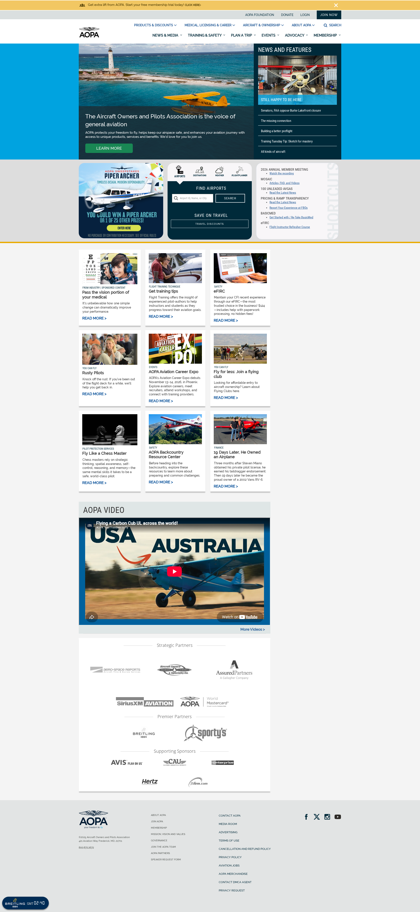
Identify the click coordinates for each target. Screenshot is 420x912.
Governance (159, 840)
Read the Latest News (283, 193)
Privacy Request (232, 890)
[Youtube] (337, 817)
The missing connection (276, 121)
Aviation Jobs (229, 865)
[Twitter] (318, 817)
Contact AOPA (230, 815)
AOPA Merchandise (233, 873)
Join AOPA (157, 821)
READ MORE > (94, 318)
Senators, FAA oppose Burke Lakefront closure (291, 110)
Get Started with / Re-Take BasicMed (291, 217)
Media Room (228, 824)
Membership (326, 35)
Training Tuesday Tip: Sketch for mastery (287, 141)
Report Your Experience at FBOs (289, 208)
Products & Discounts (153, 25)
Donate (287, 15)
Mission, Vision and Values (168, 834)
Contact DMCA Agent (235, 882)
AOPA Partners (160, 853)
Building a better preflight (276, 131)
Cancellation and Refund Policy (245, 849)
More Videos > (252, 629)
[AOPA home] (89, 36)
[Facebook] (308, 817)
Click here (192, 5)
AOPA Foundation (259, 15)
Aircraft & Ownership (261, 25)
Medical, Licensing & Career (208, 25)
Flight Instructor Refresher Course (290, 227)
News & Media (165, 35)
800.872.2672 (86, 847)
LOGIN (305, 15)
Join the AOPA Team (163, 846)
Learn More (109, 148)
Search (334, 25)
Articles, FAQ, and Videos (284, 183)
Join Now (329, 15)
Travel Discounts (209, 224)
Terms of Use (229, 840)
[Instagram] (329, 817)
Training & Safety (205, 35)
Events (269, 35)
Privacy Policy (230, 857)
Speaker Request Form (166, 859)
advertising (228, 832)
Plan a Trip (242, 35)
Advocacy (295, 35)
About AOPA (301, 25)
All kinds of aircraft (273, 152)
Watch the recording (282, 173)
